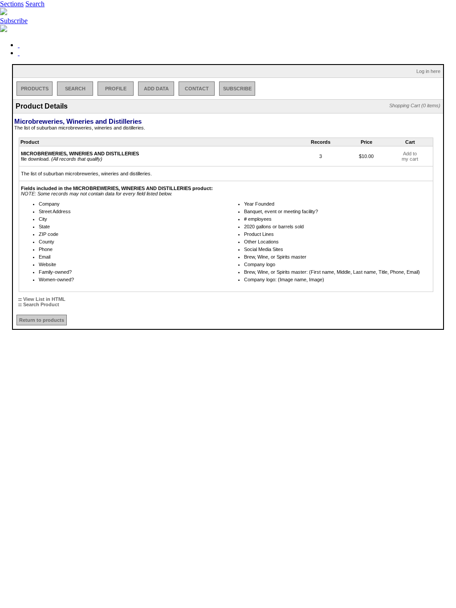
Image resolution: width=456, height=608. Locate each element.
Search (35, 4)
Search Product (41, 304)
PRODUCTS (35, 88)
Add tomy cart (410, 156)
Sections (12, 4)
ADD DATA (156, 88)
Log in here (428, 71)
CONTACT (197, 88)
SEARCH (75, 88)
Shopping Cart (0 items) (414, 105)
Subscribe (14, 20)
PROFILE (115, 88)
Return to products (41, 320)
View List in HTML (44, 299)
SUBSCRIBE (237, 88)
